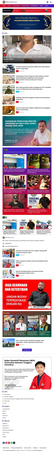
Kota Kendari (7, 394)
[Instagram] (6, 443)
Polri (5, 403)
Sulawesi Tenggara (8, 396)
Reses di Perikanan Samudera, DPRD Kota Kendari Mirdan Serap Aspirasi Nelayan (33, 333)
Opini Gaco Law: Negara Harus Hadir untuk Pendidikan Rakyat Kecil (25, 58)
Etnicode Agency (38, 450)
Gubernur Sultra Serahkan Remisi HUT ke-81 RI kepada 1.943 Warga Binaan (44, 232)
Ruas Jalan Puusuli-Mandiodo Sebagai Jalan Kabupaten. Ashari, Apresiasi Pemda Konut (30, 341)
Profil (4, 434)
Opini (5, 55)
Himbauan (5, 415)
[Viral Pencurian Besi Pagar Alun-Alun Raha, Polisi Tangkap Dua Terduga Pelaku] (35, 10)
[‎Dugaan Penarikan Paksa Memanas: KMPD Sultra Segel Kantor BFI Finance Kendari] (15, 161)
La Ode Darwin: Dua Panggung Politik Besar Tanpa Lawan (21, 333)
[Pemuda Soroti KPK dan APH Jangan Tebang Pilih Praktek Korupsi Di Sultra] (9, 253)
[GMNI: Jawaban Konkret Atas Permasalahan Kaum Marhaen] (9, 263)
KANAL (17, 344)
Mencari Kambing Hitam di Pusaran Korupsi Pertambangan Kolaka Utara (29, 272)
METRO (17, 91)
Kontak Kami (6, 428)
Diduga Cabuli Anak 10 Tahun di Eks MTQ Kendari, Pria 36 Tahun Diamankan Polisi (14, 210)
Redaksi (4, 436)
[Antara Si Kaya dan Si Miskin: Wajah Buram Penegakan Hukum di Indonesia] (9, 110)
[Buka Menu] (47, 2)
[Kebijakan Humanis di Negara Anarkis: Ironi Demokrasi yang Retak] (9, 100)
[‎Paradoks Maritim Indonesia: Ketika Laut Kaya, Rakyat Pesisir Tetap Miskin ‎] (9, 69)
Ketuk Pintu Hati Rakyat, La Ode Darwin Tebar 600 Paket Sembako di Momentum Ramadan (8, 333)
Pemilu (4, 417)
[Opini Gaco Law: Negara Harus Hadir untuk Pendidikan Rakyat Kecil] (27, 49)
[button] (50, 2)
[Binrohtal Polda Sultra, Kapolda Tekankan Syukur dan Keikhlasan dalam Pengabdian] (39, 182)
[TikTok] (14, 443)
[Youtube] (9, 443)
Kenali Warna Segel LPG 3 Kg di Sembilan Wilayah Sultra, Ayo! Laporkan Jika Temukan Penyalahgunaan (23, 10)
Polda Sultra (7, 401)
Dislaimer (5, 423)
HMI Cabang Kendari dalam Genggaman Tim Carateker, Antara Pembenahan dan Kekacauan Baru (33, 88)
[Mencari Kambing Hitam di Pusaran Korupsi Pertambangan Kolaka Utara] (9, 273)
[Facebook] (4, 443)
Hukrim (6, 166)
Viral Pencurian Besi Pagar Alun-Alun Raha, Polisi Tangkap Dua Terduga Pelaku (15, 191)
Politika (18, 329)
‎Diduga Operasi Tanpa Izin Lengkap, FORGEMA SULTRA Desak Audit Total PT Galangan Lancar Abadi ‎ (37, 211)
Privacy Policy (6, 432)
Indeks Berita (6, 425)
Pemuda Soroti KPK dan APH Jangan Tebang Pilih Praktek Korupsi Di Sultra (31, 251)
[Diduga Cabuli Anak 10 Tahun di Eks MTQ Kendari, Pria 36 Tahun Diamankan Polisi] (15, 201)
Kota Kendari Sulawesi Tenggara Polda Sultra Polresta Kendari (19, 399)
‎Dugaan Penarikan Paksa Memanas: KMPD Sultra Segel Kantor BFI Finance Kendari (14, 170)
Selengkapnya (27, 350)
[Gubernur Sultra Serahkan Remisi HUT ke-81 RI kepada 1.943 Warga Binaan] (43, 225)
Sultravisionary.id (11, 450)
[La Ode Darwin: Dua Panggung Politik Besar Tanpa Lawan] (21, 323)
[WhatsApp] (11, 443)
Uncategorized (32, 166)
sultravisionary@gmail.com (11, 246)
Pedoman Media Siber (8, 430)
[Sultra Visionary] (10, 2)
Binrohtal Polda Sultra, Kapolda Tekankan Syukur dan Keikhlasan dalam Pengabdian (38, 191)
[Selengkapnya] (27, 150)
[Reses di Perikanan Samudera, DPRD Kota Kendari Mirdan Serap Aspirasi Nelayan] (33, 323)
